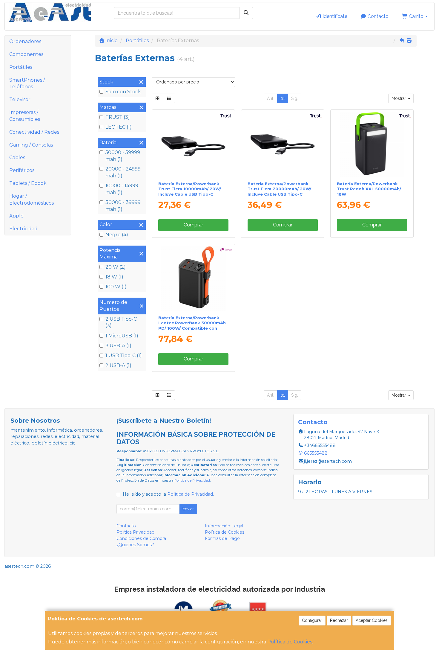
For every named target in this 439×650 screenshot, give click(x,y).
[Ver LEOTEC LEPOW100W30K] (193, 278)
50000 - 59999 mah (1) (122, 156)
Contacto (377, 16)
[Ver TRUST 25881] (282, 144)
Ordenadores (25, 41)
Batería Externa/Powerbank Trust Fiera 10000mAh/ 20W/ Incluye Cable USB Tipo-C (189, 189)
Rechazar (339, 620)
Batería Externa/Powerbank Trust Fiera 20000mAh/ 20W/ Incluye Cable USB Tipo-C (279, 189)
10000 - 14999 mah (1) (121, 189)
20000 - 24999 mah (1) (123, 172)
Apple (16, 216)
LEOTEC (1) (118, 127)
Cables (17, 157)
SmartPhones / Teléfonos (27, 83)
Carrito (416, 16)
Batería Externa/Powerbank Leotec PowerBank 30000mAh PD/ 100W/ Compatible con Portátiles (192, 325)
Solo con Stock (123, 92)
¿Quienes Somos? (135, 544)
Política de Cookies (289, 642)
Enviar (188, 508)
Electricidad (23, 229)
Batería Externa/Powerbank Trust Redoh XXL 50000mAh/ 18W (369, 189)
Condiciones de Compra (141, 538)
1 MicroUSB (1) (121, 336)
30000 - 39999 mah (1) (123, 206)
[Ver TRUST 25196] (372, 144)
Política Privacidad (135, 532)
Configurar (312, 620)
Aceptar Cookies (372, 620)
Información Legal (224, 526)
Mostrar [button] (399, 98)
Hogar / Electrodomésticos (31, 199)
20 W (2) (115, 267)
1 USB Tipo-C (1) (123, 355)
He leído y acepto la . (168, 494)
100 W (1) (116, 287)
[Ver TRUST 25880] (193, 144)
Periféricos (21, 170)
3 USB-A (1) (118, 345)
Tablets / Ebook (28, 183)
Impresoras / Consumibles (24, 115)
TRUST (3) (117, 117)
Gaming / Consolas (31, 145)
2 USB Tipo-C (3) (121, 322)
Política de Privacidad (192, 480)
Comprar (193, 225)
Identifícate (334, 16)
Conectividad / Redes (34, 132)
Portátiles (20, 67)
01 (282, 98)
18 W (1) (114, 277)
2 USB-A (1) (118, 365)
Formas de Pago (222, 538)
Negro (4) (116, 235)
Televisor (19, 99)
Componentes (26, 54)
